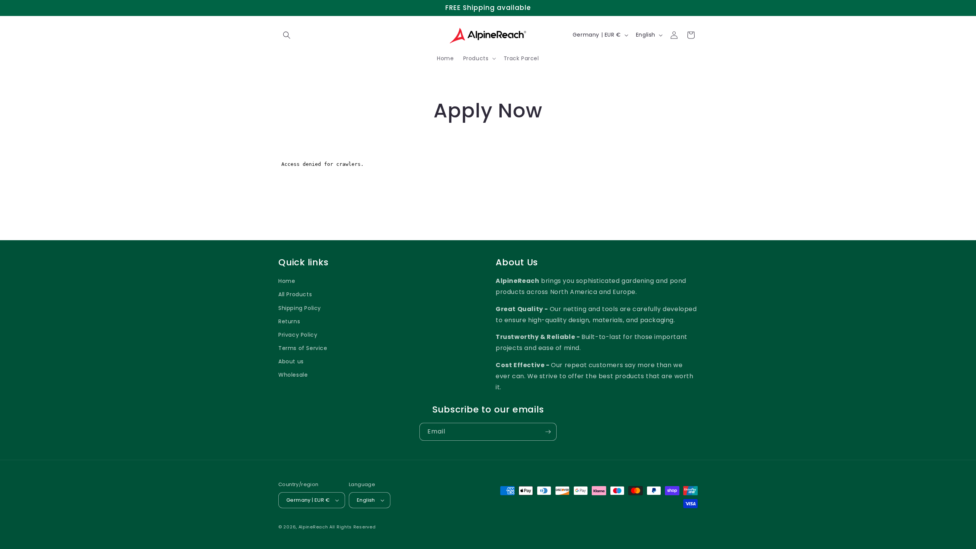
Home (286, 281)
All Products (295, 294)
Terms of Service (302, 348)
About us (291, 361)
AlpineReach (313, 527)
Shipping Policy (299, 308)
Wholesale (293, 375)
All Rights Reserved (352, 527)
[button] (286, 35)
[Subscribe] (547, 432)
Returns (289, 321)
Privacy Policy (297, 335)
